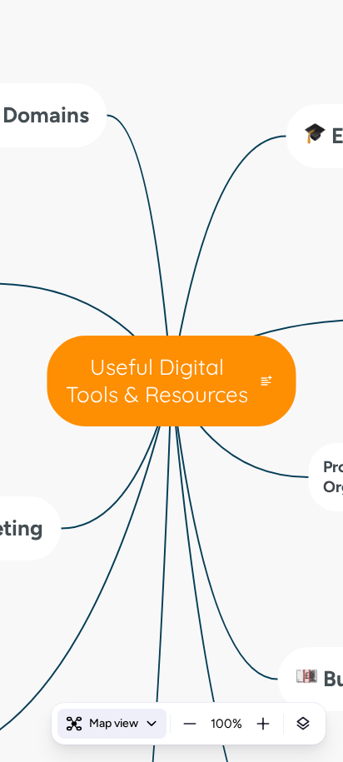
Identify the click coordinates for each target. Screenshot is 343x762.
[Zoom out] (189, 724)
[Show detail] (303, 724)
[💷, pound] (307, 679)
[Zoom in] (263, 724)
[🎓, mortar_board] (315, 136)
